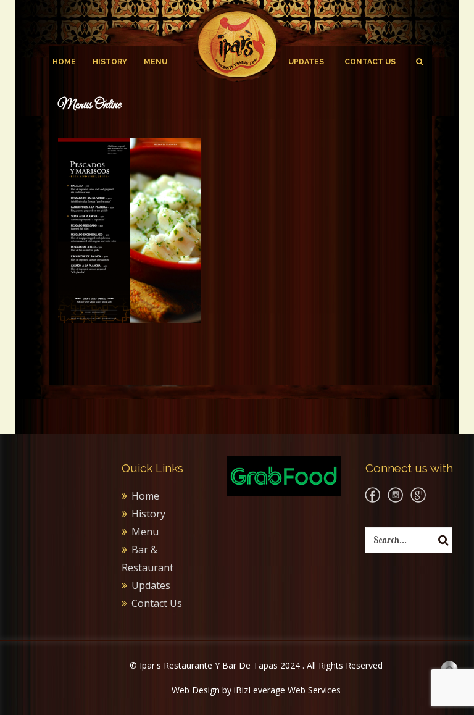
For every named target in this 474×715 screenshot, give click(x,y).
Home (64, 61)
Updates (306, 61)
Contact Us (370, 61)
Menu (155, 61)
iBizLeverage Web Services (287, 690)
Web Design (196, 690)
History (110, 61)
